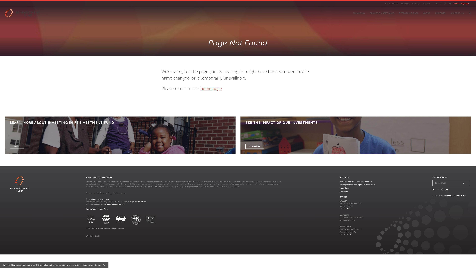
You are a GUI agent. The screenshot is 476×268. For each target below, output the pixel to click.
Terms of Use (91, 209)
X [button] (104, 265)
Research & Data (408, 13)
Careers (416, 4)
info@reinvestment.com (100, 199)
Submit (463, 183)
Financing (359, 13)
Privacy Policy (103, 209)
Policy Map (344, 191)
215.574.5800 (347, 234)
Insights (440, 13)
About (426, 13)
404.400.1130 (347, 209)
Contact (405, 4)
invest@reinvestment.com (137, 202)
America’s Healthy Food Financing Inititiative (356, 181)
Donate (426, 4)
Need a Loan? (391, 4)
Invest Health (345, 188)
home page (211, 88)
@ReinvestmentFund (455, 195)
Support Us (457, 13)
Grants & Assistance (382, 13)
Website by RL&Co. (93, 236)
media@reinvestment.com (115, 204)
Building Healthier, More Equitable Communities (357, 185)
